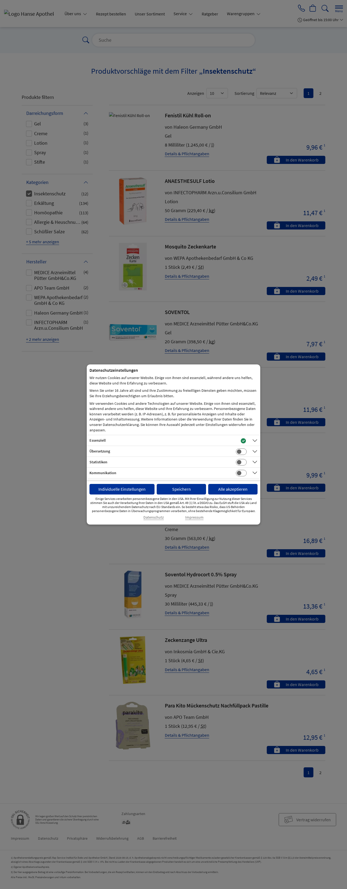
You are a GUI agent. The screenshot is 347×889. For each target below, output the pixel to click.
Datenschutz (153, 517)
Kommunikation (102, 472)
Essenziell (97, 440)
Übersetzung (99, 451)
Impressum (194, 517)
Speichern (181, 489)
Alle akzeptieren (233, 489)
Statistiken (98, 462)
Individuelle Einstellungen (122, 489)
